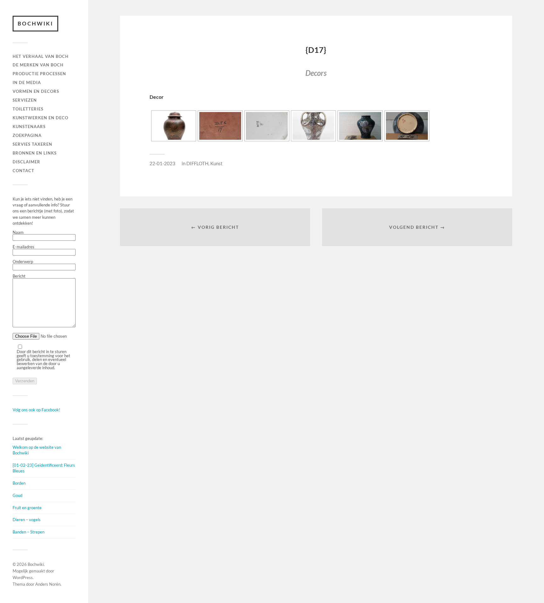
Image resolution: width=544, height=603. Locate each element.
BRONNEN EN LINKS (35, 152)
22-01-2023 (162, 163)
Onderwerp (23, 262)
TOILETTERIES (28, 108)
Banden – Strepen (28, 531)
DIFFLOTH (197, 163)
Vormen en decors (36, 91)
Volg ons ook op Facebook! (36, 409)
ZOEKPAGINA (27, 135)
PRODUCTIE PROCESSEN (39, 73)
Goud (17, 495)
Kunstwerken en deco (40, 117)
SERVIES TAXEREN (32, 144)
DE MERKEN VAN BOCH (38, 64)
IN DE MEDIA (27, 82)
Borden (19, 483)
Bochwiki (35, 23)
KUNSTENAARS (29, 126)
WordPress (23, 577)
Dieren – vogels (27, 519)
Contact (23, 170)
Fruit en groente (27, 507)
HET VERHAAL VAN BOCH (41, 56)
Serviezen (25, 100)
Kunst (216, 163)
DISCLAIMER (26, 161)
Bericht (19, 276)
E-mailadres (23, 247)
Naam (18, 232)
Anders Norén (47, 584)
